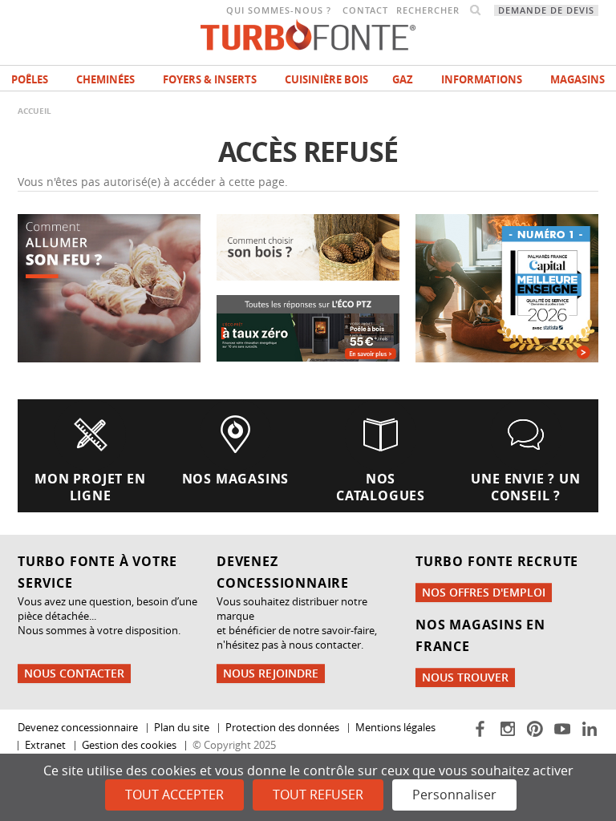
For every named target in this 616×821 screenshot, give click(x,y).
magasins (577, 79)
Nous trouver (465, 677)
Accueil (34, 110)
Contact (365, 10)
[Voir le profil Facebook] (482, 727)
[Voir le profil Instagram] (509, 727)
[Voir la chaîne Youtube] (563, 727)
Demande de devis (546, 10)
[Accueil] (308, 33)
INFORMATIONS (481, 79)
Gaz (402, 79)
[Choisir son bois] (308, 245)
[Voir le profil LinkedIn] (589, 727)
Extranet (45, 745)
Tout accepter (174, 794)
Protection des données (282, 727)
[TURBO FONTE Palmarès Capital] (506, 286)
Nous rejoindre (270, 673)
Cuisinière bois (326, 79)
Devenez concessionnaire (78, 727)
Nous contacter (74, 673)
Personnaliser (454, 794)
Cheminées (105, 79)
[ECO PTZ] (308, 327)
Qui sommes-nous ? (278, 10)
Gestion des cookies (129, 745)
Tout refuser (318, 794)
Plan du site (181, 727)
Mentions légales (395, 727)
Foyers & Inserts (210, 79)
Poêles (29, 79)
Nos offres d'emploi (483, 592)
